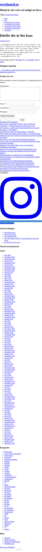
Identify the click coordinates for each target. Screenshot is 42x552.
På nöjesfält (8, 498)
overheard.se (9, 4)
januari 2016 (8, 379)
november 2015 (9, 381)
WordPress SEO (20, 549)
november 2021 (9, 282)
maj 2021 (7, 290)
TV (5, 527)
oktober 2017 (8, 354)
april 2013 (7, 414)
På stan (6, 500)
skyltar (6, 518)
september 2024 (9, 263)
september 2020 (9, 302)
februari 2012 (8, 436)
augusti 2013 (8, 408)
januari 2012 (8, 438)
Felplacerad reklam (10, 459)
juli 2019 (7, 321)
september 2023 (9, 269)
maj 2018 (7, 342)
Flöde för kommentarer (12, 542)
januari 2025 (8, 261)
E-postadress (5, 108)
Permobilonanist (9, 233)
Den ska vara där (10, 234)
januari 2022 (8, 280)
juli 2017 (7, 360)
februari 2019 (8, 327)
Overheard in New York (12, 26)
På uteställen (8, 508)
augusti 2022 (8, 272)
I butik (6, 467)
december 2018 (9, 329)
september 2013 (9, 406)
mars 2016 (7, 375)
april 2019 (7, 325)
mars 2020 (7, 307)
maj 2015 (7, 391)
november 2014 (9, 399)
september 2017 (9, 356)
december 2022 (9, 271)
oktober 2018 (8, 333)
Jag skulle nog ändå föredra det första (13, 70)
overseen (7, 489)
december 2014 (9, 397)
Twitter (6, 529)
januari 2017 (8, 366)
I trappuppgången (10, 477)
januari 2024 (8, 265)
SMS (6, 520)
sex (5, 516)
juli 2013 (7, 410)
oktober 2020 (8, 300)
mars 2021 (7, 292)
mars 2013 (7, 416)
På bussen (7, 490)
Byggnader (8, 452)
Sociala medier (9, 522)
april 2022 (7, 276)
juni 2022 (7, 274)
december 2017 (9, 350)
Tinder (6, 525)
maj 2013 (7, 412)
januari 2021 (8, 294)
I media (6, 471)
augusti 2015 (8, 385)
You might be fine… (11, 236)
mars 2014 (7, 401)
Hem (6, 19)
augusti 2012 (8, 428)
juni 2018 (7, 340)
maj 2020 (7, 305)
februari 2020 (8, 309)
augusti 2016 (8, 371)
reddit (6, 514)
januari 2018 (8, 348)
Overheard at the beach (12, 22)
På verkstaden (9, 510)
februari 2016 (8, 377)
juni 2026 (7, 255)
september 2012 (9, 426)
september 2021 (9, 286)
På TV (6, 506)
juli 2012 (7, 430)
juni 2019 (7, 323)
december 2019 (9, 311)
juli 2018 (7, 338)
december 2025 (9, 257)
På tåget (7, 504)
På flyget (7, 492)
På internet (8, 494)
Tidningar (7, 523)
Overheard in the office (12, 28)
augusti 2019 (8, 319)
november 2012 (9, 422)
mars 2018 (7, 344)
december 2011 (9, 439)
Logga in (7, 538)
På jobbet (19, 60)
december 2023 (9, 267)
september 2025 (9, 259)
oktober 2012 (8, 424)
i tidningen (8, 475)
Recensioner (8, 512)
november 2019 (9, 313)
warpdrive (7, 30)
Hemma (7, 461)
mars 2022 (7, 278)
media (6, 485)
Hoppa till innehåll (12, 15)
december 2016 (9, 368)
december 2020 (9, 296)
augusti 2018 (8, 337)
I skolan (7, 473)
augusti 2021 (8, 288)
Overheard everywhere (12, 24)
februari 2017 (8, 364)
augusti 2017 (8, 358)
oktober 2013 (8, 405)
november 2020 (9, 298)
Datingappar (8, 456)
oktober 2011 (8, 441)
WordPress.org (9, 544)
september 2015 (9, 383)
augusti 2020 (8, 304)
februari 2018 (8, 346)
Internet (6, 481)
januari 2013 (8, 418)
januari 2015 (8, 395)
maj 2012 (7, 432)
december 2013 (9, 403)
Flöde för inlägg (9, 540)
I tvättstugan (8, 479)
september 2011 (9, 443)
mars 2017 (7, 362)
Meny (2, 15)
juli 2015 (7, 387)
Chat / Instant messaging (12, 454)
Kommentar (4, 86)
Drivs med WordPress (7, 547)
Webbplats (3, 112)
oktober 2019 (8, 315)
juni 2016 (7, 373)
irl (5, 483)
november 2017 (9, 352)
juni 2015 (7, 389)
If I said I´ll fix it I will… (12, 242)
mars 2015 (7, 393)
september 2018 (9, 335)
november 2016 (9, 370)
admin (2, 62)
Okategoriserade (9, 487)
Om (5, 20)
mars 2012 (7, 434)
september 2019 (9, 317)
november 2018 (9, 331)
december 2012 (9, 420)
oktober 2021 (8, 284)
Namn (2, 104)
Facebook (7, 457)
